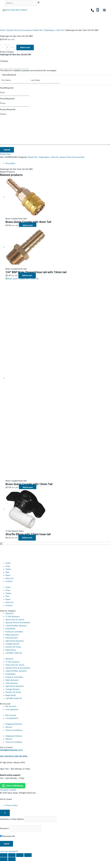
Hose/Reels (10, 628)
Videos (8, 569)
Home (2, 30)
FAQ (7, 572)
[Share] (20, 855)
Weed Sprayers (12, 635)
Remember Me (8, 836)
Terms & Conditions (14, 730)
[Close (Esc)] (28, 855)
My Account (11, 706)
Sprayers (9, 613)
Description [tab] (10, 163)
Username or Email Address (12, 819)
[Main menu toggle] (104, 10)
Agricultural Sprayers (15, 641)
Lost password (12, 709)
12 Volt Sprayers (12, 616)
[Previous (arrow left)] (4, 859)
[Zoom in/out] (4, 855)
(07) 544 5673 (6, 756)
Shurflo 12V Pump (13, 647)
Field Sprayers (12, 638)
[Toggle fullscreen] (12, 855)
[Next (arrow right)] (12, 859)
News (8, 575)
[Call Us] (92, 10)
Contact (9, 581)
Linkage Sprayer (13, 644)
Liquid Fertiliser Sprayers (16, 626)
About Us (9, 578)
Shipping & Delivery (14, 724)
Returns (9, 727)
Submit (7, 150)
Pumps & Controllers (14, 632)
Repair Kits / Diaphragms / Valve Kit (48, 30)
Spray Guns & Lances (15, 619)
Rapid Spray (11, 650)
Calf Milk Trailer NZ (14, 653)
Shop (8, 566)
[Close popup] (5, 813)
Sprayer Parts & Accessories (19, 30)
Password (4, 828)
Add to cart (25, 47)
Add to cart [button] (28, 225)
